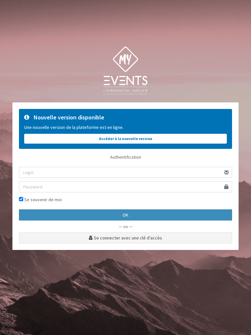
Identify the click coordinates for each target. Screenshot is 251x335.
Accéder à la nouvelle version (125, 138)
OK (125, 215)
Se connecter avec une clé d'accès (127, 238)
